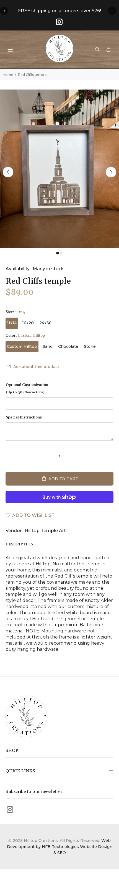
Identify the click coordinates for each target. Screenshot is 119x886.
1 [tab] (57, 253)
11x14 (12, 322)
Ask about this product (36, 366)
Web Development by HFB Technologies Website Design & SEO (59, 846)
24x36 (45, 322)
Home (8, 75)
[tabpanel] (59, 169)
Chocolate (68, 346)
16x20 (28, 322)
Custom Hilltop (22, 346)
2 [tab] (61, 253)
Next (111, 172)
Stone (90, 346)
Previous (8, 172)
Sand (48, 346)
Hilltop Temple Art (45, 530)
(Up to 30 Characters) (25, 392)
